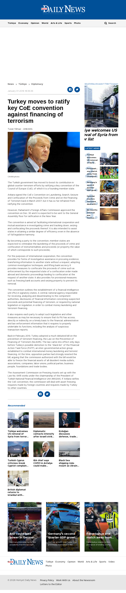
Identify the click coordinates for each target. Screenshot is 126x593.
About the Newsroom (83, 580)
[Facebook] (70, 89)
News (11, 84)
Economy (23, 23)
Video (111, 562)
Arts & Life (56, 23)
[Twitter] (77, 89)
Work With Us (63, 580)
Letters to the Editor (51, 584)
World (45, 23)
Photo (77, 23)
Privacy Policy (47, 580)
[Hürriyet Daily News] (63, 10)
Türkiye (12, 23)
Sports (68, 23)
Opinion (35, 23)
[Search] (105, 23)
